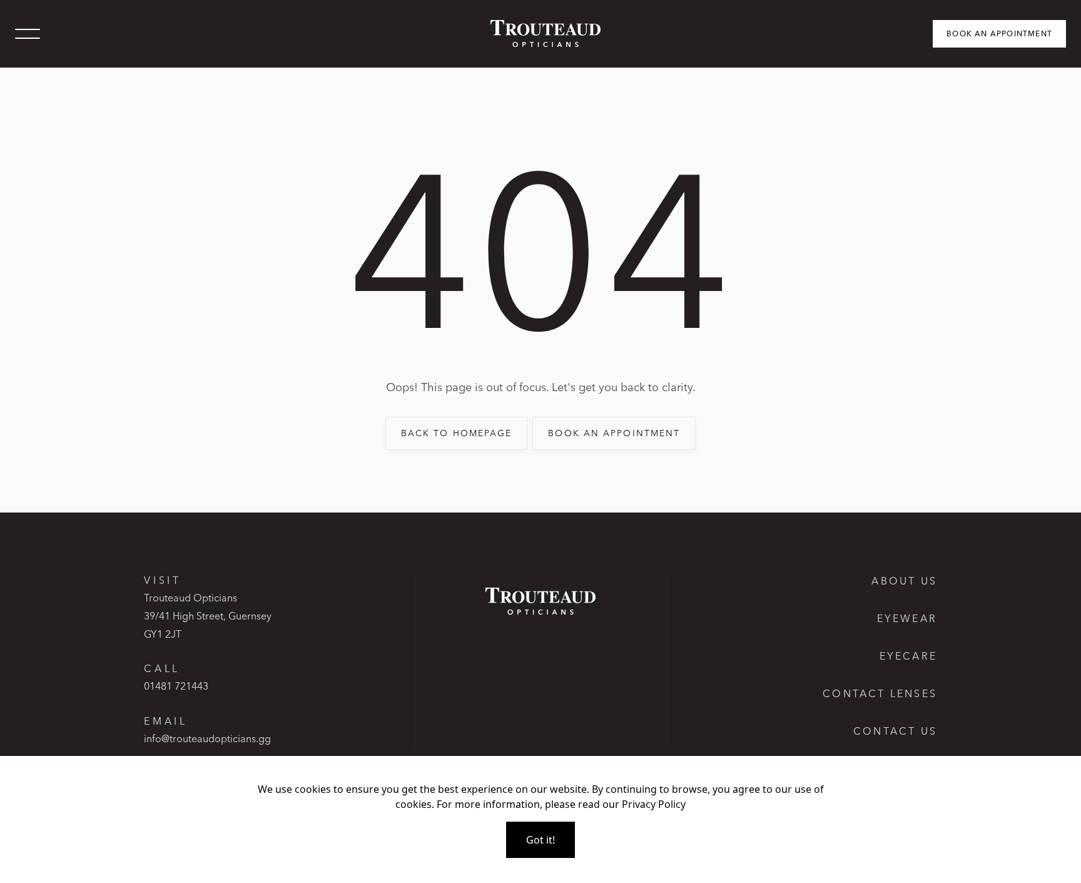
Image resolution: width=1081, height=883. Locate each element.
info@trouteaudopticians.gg (207, 738)
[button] (27, 33)
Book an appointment (999, 33)
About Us (904, 580)
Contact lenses (880, 693)
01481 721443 (176, 686)
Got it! (540, 840)
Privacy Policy (654, 804)
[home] (540, 33)
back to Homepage (456, 433)
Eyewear (907, 618)
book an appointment (614, 433)
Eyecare (908, 655)
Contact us (895, 731)
